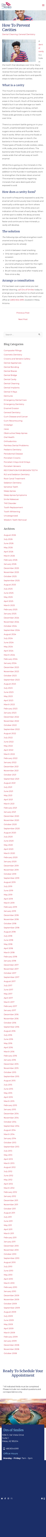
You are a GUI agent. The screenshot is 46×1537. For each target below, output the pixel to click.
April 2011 (8, 1229)
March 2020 (9, 853)
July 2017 (8, 985)
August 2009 (10, 1312)
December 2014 (11, 1113)
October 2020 (10, 824)
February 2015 (10, 1105)
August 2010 (10, 1262)
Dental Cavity (10, 379)
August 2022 (10, 733)
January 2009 (10, 1341)
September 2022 (12, 729)
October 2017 (10, 973)
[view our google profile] (2, 1498)
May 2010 (8, 1275)
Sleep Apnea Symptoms (15, 495)
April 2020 (8, 849)
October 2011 (10, 1209)
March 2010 (9, 1283)
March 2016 (9, 1051)
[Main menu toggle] (43, 5)
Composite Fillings (13, 350)
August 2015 (10, 1080)
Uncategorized (11, 516)
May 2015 (8, 1093)
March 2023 (9, 704)
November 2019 (11, 870)
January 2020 (10, 861)
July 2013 (8, 1151)
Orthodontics (10, 441)
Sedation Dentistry (12, 483)
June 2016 (8, 1039)
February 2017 (10, 1006)
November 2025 (11, 572)
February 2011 (10, 1237)
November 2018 (11, 919)
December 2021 (11, 766)
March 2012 (9, 1188)
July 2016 (8, 1035)
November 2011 (11, 1204)
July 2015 (8, 1085)
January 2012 (10, 1196)
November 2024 (11, 622)
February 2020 (11, 857)
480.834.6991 (12, 1448)
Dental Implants (12, 388)
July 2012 (8, 1171)
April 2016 (8, 1047)
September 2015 (11, 1076)
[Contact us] (42, 1498)
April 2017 (8, 998)
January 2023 (10, 713)
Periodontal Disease (13, 454)
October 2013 (10, 1142)
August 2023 (10, 684)
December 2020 (11, 816)
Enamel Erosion (11, 408)
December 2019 (11, 866)
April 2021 (8, 799)
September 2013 (11, 1147)
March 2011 (9, 1233)
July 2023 (8, 688)
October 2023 (10, 675)
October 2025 (10, 576)
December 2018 (11, 915)
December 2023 (11, 667)
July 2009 (8, 1316)
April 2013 (8, 1159)
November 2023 (11, 671)
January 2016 (10, 1060)
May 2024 (8, 646)
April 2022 (8, 750)
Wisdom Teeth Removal (15, 520)
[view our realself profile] (11, 1498)
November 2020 (11, 820)
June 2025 (9, 593)
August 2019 (10, 882)
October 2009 (10, 1304)
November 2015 (11, 1068)
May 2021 (8, 795)
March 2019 (9, 903)
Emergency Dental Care (15, 400)
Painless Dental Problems (16, 445)
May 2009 (8, 1324)
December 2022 (11, 717)
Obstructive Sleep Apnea (15, 433)
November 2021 (11, 770)
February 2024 (11, 659)
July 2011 (8, 1217)
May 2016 (8, 1043)
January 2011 (10, 1242)
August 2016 (10, 1031)
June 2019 (8, 890)
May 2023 (8, 696)
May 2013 (8, 1155)
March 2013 (9, 1163)
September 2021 (11, 779)
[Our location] (44, 1498)
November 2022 (11, 721)
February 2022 (10, 758)
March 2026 (9, 556)
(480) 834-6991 (17, 300)
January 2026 (10, 564)
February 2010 (10, 1287)
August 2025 (10, 585)
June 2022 (9, 742)
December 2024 (11, 618)
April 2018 (8, 948)
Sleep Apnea (10, 491)
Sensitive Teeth (11, 487)
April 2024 (8, 651)
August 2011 (9, 1213)
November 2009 (11, 1299)
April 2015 (8, 1097)
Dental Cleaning (10, 34)
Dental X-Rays (10, 392)
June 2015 (8, 1089)
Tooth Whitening (12, 511)
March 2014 (9, 1134)
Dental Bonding (11, 367)
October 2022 (10, 725)
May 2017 (8, 994)
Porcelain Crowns (12, 458)
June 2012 (8, 1175)
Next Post (23, 319)
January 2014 (10, 1138)
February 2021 (10, 808)
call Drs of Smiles (26, 290)
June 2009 (9, 1320)
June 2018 (8, 940)
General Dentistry (27, 34)
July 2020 (8, 837)
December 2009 (11, 1295)
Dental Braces (10, 371)
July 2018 (8, 936)
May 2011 (8, 1225)
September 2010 (11, 1258)
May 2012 (8, 1180)
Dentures (8, 396)
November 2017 (11, 969)
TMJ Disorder (10, 503)
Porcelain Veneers (12, 466)
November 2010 (11, 1250)
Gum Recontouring (13, 421)
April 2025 (8, 601)
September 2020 (12, 828)
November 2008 (11, 1349)
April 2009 (8, 1328)
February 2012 (10, 1192)
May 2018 (8, 944)
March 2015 (9, 1101)
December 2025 (11, 568)
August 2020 (10, 833)
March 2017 (9, 1002)
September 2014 (11, 1126)
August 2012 (10, 1167)
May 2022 (8, 746)
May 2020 (8, 845)
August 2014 (10, 1130)
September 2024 (12, 630)
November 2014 (11, 1118)
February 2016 (10, 1056)
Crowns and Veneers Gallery (17, 359)
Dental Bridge (10, 375)
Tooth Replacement (13, 507)
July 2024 (8, 638)
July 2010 (8, 1266)
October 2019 (10, 874)
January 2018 (10, 961)
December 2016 (11, 1014)
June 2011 (8, 1221)
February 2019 (10, 907)
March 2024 (9, 655)
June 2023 (9, 692)
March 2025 (9, 605)
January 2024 (10, 663)
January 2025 (10, 613)
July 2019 (8, 886)
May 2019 (8, 895)
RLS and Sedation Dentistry (17, 474)
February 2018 (10, 956)
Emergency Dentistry (14, 404)
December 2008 (11, 1345)
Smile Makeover (11, 499)
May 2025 (8, 597)
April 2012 (8, 1184)
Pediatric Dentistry (12, 449)
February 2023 (10, 708)
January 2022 (10, 762)
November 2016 (11, 1018)
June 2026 (9, 543)
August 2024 (10, 634)
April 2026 (8, 552)
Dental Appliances (12, 363)
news (6, 429)
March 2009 (9, 1332)
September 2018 (11, 928)
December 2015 (11, 1064)
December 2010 (11, 1246)
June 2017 (8, 989)
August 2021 (10, 783)
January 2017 (10, 1010)
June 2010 (8, 1271)
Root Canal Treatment (14, 478)
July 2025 (8, 589)
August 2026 (10, 535)
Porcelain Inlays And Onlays (17, 462)
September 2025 (12, 580)
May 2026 (8, 547)
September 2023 (12, 680)
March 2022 (9, 754)
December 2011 (11, 1200)
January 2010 (10, 1291)
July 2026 (8, 539)
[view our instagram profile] (8, 1498)
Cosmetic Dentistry (13, 355)
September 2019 (11, 878)
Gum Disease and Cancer (16, 416)
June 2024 (9, 642)
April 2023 (8, 700)
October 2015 (10, 1072)
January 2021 (10, 812)
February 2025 (10, 609)
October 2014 (10, 1122)
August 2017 (10, 981)
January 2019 (10, 911)
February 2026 (10, 560)
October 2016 (10, 1023)
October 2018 (10, 923)
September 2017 (11, 977)
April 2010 (8, 1279)
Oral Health (9, 437)
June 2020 (9, 841)
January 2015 (10, 1109)
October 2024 (10, 626)
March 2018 (9, 952)
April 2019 (8, 899)
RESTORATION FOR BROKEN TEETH (21, 470)
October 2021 (10, 775)
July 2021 (8, 787)
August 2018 (10, 932)
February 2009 (11, 1337)
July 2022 (8, 737)
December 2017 (11, 965)
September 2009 (12, 1308)
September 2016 (11, 1027)
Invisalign (8, 425)
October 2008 (10, 1353)
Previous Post (22, 313)
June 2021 (8, 791)
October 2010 (10, 1254)
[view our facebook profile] (5, 1498)
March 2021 (9, 804)
